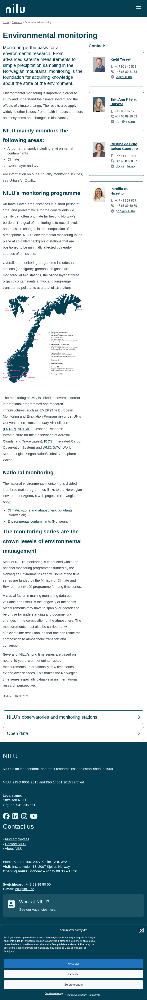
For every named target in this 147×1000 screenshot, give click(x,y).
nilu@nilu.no (24, 889)
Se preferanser (73, 984)
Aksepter (73, 963)
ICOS (48, 441)
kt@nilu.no (124, 77)
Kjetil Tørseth (121, 59)
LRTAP (9, 429)
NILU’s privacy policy (76, 995)
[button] (141, 930)
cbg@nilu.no (125, 166)
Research (17, 22)
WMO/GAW (51, 447)
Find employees (17, 839)
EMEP (44, 410)
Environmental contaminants (29, 521)
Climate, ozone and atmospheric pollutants (40, 510)
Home (6, 22)
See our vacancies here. (37, 909)
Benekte (73, 974)
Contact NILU (95, 995)
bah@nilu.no (125, 122)
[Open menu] (138, 8)
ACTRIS (24, 429)
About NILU (14, 849)
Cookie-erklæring (54, 993)
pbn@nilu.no (125, 211)
